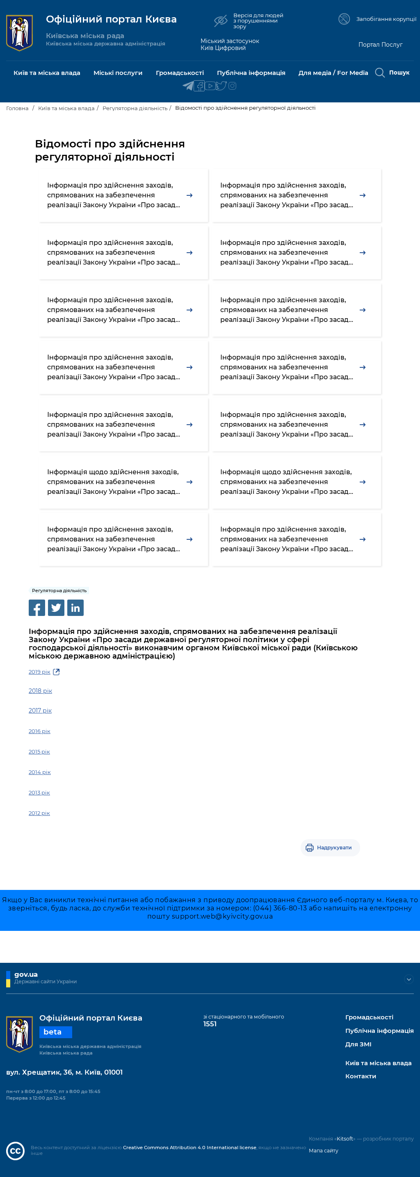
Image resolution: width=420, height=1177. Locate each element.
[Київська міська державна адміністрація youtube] (210, 86)
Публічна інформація (379, 1031)
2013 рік (39, 792)
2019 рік (39, 671)
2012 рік (39, 813)
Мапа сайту (323, 1151)
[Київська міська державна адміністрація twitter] (221, 86)
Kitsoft (345, 1139)
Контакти (360, 1076)
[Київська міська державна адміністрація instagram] (232, 86)
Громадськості (369, 1017)
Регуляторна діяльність (135, 108)
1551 (210, 1024)
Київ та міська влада (66, 108)
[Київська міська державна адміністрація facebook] (199, 86)
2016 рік (39, 731)
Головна (17, 108)
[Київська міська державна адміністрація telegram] (188, 86)
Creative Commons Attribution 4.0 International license (189, 1147)
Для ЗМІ (358, 1044)
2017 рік (40, 710)
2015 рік (39, 751)
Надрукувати (334, 847)
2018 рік (40, 691)
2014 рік (40, 772)
